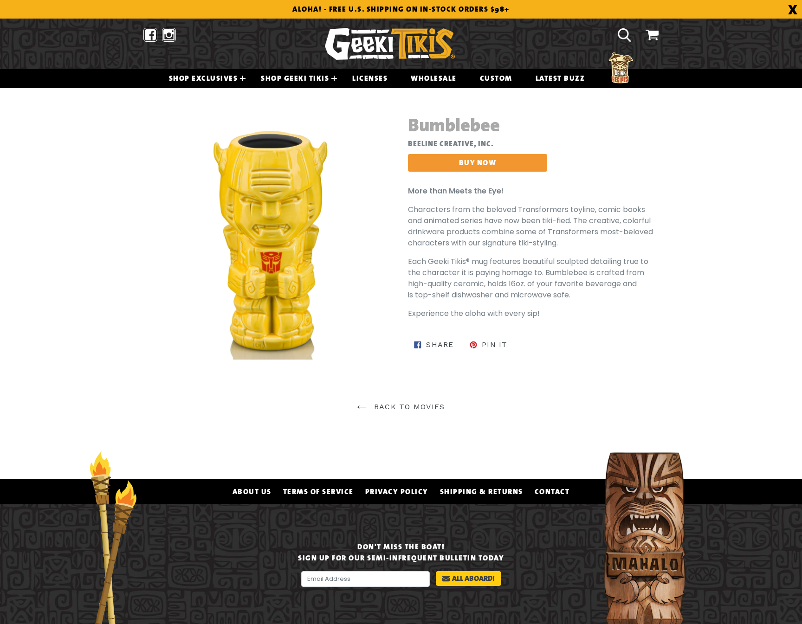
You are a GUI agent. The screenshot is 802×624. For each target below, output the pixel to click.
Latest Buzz (560, 78)
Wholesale (434, 78)
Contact (552, 491)
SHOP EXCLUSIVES (203, 78)
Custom (496, 78)
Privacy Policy (396, 491)
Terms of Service (318, 491)
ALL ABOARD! (473, 578)
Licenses (370, 78)
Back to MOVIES (408, 406)
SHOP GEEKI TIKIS (295, 78)
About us (252, 491)
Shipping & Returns (481, 491)
